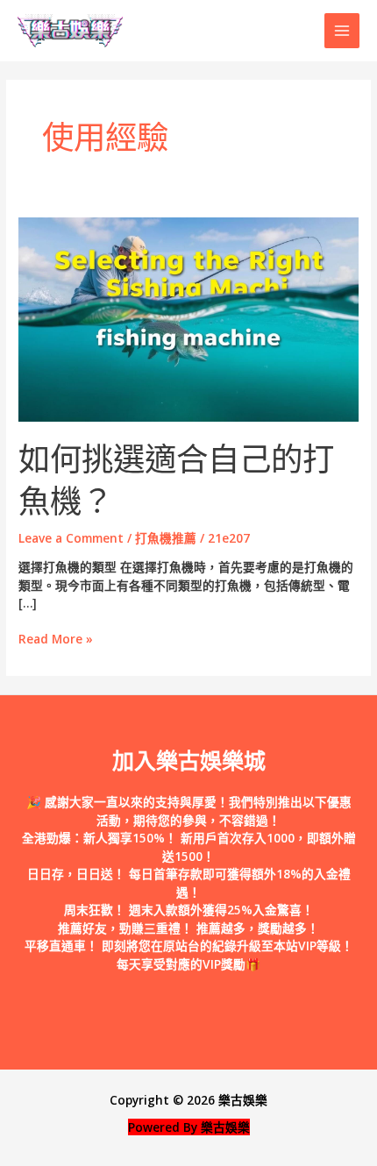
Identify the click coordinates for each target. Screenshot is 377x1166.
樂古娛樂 (242, 1099)
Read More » (55, 638)
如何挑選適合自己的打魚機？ (176, 480)
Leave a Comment (71, 538)
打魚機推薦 (165, 538)
